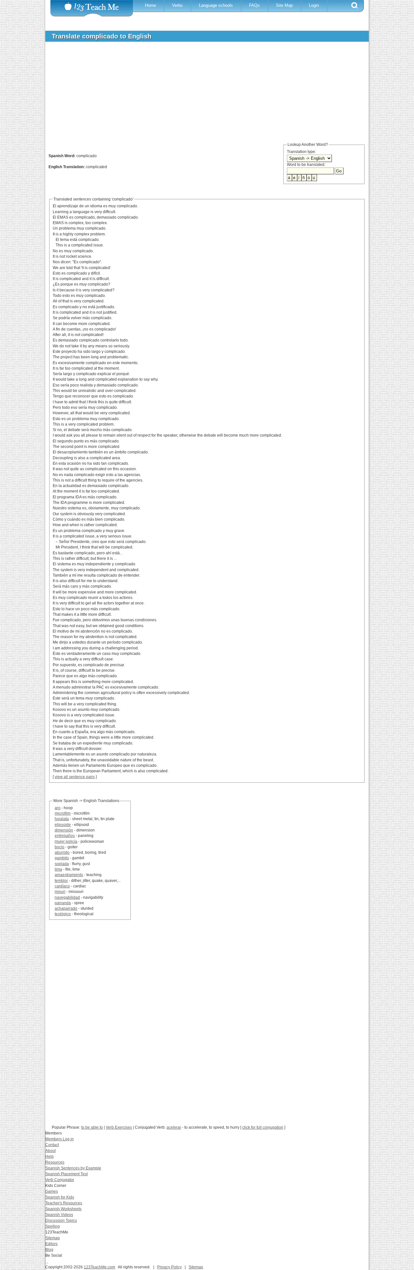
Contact (52, 1145)
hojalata (62, 819)
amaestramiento (69, 875)
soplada (62, 864)
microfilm (63, 813)
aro (57, 808)
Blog (49, 1249)
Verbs (177, 5)
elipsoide (63, 824)
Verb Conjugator (59, 1180)
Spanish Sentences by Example (73, 1168)
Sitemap (52, 1238)
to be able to (92, 1127)
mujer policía (66, 841)
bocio (59, 847)
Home (150, 5)
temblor (61, 880)
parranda (63, 903)
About (50, 1150)
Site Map (284, 5)
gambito (62, 858)
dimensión (64, 830)
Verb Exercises (119, 1127)
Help (49, 1156)
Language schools (216, 5)
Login (314, 5)
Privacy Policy (169, 1267)
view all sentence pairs (75, 777)
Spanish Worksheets (63, 1209)
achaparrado (66, 908)
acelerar (174, 1127)
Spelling (52, 1226)
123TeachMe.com (99, 1267)
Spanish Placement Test (66, 1174)
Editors (51, 1244)
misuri (60, 891)
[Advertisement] (202, 95)
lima (58, 869)
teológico (63, 914)
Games (51, 1191)
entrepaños (65, 835)
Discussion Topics (61, 1220)
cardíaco (62, 886)
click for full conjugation (262, 1127)
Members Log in (59, 1139)
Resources (54, 1162)
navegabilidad (67, 897)
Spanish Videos (59, 1214)
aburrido (62, 852)
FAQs (254, 5)
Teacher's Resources (63, 1203)
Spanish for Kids (59, 1197)
